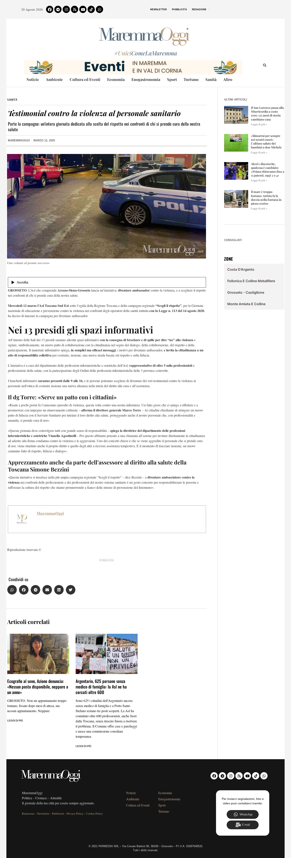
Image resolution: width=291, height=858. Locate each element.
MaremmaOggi (50, 513)
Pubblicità (179, 9)
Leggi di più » (259, 124)
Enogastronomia (145, 79)
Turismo (191, 79)
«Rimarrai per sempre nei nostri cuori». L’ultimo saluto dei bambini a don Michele (266, 141)
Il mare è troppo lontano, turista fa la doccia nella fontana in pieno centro (266, 198)
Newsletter (158, 9)
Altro (227, 79)
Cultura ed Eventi (85, 79)
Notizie (32, 79)
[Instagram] (66, 9)
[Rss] (74, 9)
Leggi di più (15, 720)
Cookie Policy (94, 813)
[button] (12, 590)
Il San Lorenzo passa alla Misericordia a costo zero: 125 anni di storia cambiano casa (267, 113)
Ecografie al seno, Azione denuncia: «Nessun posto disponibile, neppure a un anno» (37, 686)
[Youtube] (82, 9)
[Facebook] (49, 9)
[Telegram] (58, 9)
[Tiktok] (91, 9)
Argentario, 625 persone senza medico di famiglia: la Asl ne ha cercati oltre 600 (101, 686)
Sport (172, 79)
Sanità (210, 79)
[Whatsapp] (99, 9)
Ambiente (54, 79)
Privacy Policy (75, 813)
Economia (116, 79)
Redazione (199, 9)
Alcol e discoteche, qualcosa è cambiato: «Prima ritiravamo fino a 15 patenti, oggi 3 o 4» (267, 170)
